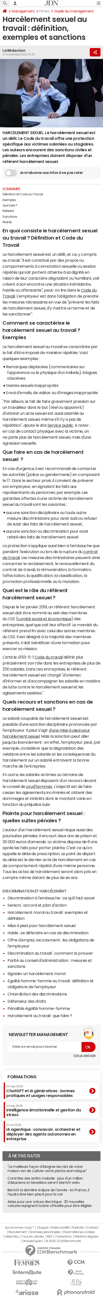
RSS (49, 1236)
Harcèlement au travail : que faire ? (40, 1016)
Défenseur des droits (27, 1001)
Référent (8, 210)
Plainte (7, 222)
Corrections (63, 1236)
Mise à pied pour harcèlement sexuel (42, 926)
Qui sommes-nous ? (19, 1227)
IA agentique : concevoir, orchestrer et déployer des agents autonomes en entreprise (43, 1132)
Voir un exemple (84, 1055)
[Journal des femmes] (27, 1262)
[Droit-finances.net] (76, 1272)
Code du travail (48, 657)
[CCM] (76, 1262)
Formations (22, 1077)
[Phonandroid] (76, 1292)
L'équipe (42, 1227)
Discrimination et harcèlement (34, 891)
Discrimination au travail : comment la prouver (50, 953)
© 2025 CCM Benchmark (63, 1241)
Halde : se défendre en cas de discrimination (48, 933)
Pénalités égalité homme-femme (39, 1008)
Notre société (60, 1227)
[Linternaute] (27, 1272)
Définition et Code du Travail (22, 194)
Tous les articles (32, 1236)
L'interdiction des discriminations (37, 994)
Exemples (9, 200)
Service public (60, 425)
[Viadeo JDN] (76, 1282)
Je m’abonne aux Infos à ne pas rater (51, 172)
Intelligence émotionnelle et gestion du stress (43, 1110)
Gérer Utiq (11, 1236)
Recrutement (17, 1232)
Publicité (78, 1227)
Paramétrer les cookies (79, 1232)
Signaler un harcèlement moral (36, 974)
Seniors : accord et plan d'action (37, 905)
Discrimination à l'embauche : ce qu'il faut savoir (51, 898)
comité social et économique (44, 619)
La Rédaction (13, 50)
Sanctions (9, 216)
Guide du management (74, 11)
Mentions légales (86, 1236)
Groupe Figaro (32, 1241)
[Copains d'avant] (27, 1282)
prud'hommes (39, 786)
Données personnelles (45, 1232)
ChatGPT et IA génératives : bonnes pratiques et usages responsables (40, 1091)
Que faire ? (9, 205)
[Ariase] (27, 1292)
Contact (92, 1227)
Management (23, 11)
